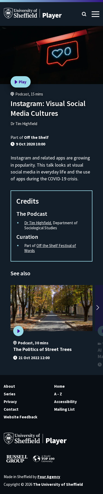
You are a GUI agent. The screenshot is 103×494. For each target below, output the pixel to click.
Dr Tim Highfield (37, 222)
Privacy (10, 401)
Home (59, 386)
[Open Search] (84, 14)
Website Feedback (20, 416)
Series (9, 393)
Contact (11, 409)
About (9, 386)
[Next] (97, 308)
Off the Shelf (36, 137)
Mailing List (64, 409)
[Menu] (95, 14)
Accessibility (65, 401)
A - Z (58, 393)
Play (22, 81)
